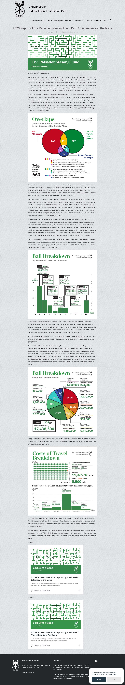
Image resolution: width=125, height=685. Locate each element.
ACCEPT (98, 679)
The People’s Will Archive (62, 20)
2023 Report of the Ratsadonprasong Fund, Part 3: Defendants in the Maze (62, 28)
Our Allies (97, 20)
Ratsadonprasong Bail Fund (41, 20)
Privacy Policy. (113, 674)
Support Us (79, 20)
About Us (89, 20)
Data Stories (67, 32)
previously (74, 439)
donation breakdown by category (38, 245)
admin (59, 32)
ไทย (105, 20)
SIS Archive (74, 32)
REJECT (114, 679)
